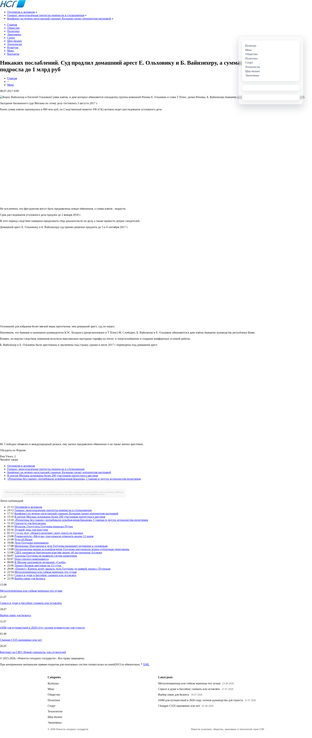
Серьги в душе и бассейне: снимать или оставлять (71, 492)
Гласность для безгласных (30, 523)
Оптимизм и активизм (21, 12)
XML (146, 664)
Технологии (55, 711)
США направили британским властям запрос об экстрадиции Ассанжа (58, 552)
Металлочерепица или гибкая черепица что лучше (27, 492)
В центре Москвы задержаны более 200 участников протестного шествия (52, 475)
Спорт (51, 705)
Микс (10, 84)
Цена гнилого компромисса (31, 558)
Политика (54, 700)
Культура (53, 683)
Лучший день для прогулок (31, 529)
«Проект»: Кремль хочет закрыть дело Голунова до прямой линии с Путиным (62, 568)
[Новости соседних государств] (13, 6)
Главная (12, 78)
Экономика (55, 722)
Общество (54, 694)
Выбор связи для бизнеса (104, 492)
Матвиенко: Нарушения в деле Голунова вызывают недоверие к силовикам (61, 545)
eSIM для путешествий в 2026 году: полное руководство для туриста (73, 493)
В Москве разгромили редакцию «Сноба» (40, 562)
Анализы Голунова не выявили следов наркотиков (45, 555)
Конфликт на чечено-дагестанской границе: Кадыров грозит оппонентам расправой (59, 18)
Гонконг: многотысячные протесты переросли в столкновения (45, 15)
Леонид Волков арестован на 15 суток (37, 565)
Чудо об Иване (23, 539)
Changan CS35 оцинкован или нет (90, 494)
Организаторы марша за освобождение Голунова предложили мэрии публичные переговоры (71, 549)
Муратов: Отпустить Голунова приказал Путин (43, 526)
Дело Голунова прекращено (31, 542)
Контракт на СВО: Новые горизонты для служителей (33, 652)
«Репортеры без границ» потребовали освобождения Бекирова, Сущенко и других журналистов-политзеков (74, 478)
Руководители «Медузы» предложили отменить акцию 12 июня (53, 536)
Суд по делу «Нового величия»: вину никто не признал (48, 532)
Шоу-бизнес (55, 716)
